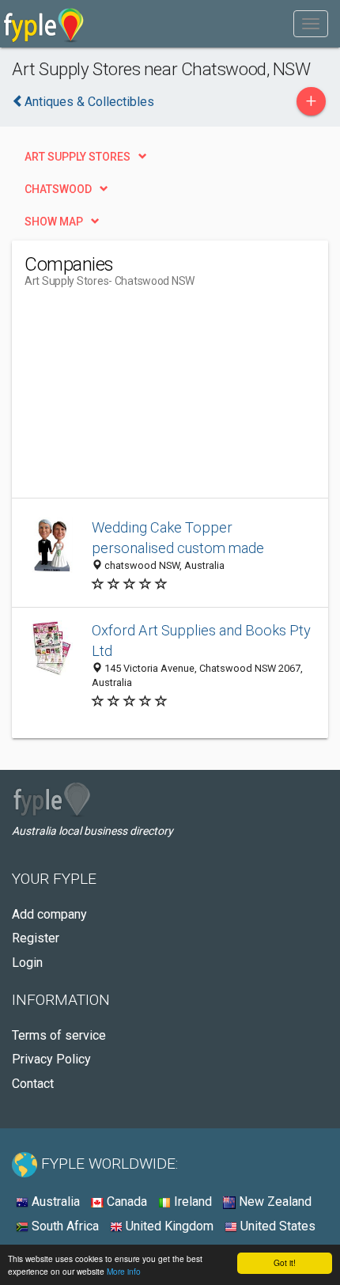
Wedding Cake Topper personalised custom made (178, 537)
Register (35, 938)
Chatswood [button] (58, 189)
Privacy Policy (51, 1059)
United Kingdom (168, 1226)
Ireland (191, 1201)
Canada (125, 1201)
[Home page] (44, 24)
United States (276, 1226)
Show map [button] (54, 221)
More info (124, 1271)
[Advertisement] (143, 399)
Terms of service (59, 1035)
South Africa (63, 1226)
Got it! (285, 1262)
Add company (49, 914)
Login (27, 962)
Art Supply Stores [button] (77, 156)
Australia (54, 1201)
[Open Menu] (310, 23)
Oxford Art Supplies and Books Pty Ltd (201, 640)
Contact (33, 1083)
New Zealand (274, 1201)
